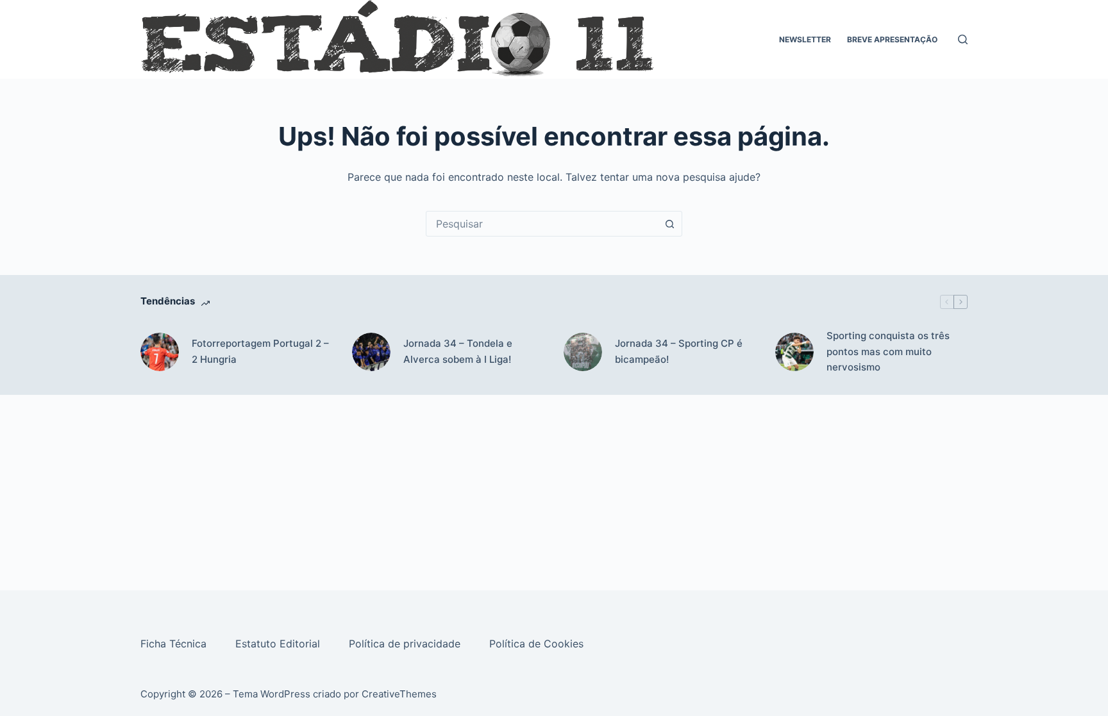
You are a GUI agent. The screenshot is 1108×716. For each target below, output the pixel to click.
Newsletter (805, 39)
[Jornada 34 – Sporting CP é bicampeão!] (583, 352)
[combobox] (541, 224)
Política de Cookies (538, 643)
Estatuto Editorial (279, 643)
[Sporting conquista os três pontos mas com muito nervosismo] (794, 352)
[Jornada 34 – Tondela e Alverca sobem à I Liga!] (371, 352)
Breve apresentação (892, 39)
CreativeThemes (399, 694)
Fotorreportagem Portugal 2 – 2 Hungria (260, 351)
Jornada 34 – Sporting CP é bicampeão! (679, 351)
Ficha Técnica (175, 643)
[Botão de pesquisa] (669, 224)
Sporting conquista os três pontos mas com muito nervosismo (888, 351)
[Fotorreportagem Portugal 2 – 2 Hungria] (159, 352)
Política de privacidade (406, 643)
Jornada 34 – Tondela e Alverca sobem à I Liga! (457, 351)
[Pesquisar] (963, 39)
